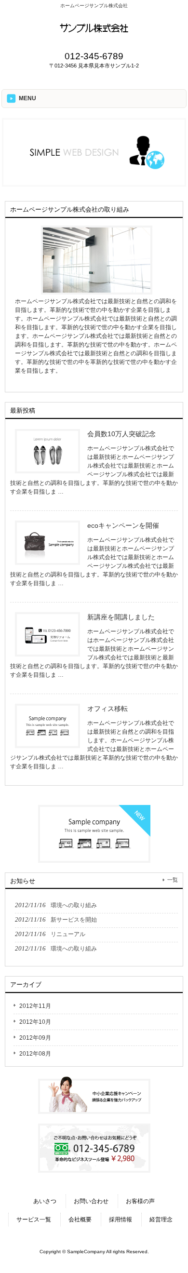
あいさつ (44, 1201)
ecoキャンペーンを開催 (123, 525)
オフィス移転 (107, 708)
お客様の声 (140, 1201)
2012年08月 (35, 1053)
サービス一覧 (33, 1219)
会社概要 (80, 1219)
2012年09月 (35, 1037)
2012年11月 (35, 1006)
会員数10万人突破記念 (121, 434)
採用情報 (120, 1219)
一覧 (172, 880)
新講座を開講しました (121, 617)
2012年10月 (35, 1021)
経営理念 (161, 1219)
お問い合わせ (91, 1201)
